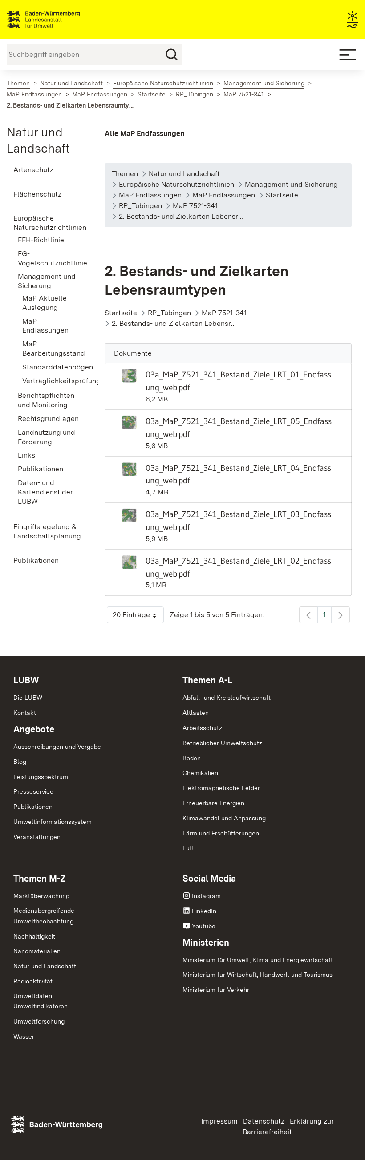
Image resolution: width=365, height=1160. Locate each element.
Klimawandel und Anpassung (224, 818)
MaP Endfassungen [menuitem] (45, 326)
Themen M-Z (39, 878)
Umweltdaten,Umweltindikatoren (40, 1001)
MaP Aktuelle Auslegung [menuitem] (44, 303)
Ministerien (205, 942)
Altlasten (195, 712)
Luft (188, 847)
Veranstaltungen (37, 836)
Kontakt (24, 712)
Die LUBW (27, 697)
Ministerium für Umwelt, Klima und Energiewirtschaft (257, 959)
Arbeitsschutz (202, 727)
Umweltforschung (39, 1021)
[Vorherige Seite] (308, 614)
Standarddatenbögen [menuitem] (50, 367)
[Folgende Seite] (340, 614)
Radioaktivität (33, 981)
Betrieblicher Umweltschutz (222, 743)
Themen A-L (207, 680)
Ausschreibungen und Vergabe (57, 746)
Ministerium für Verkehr (215, 989)
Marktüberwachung (41, 895)
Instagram (206, 895)
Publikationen (33, 806)
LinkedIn (204, 911)
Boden (191, 758)
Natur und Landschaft (44, 966)
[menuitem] (45, 170)
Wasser (23, 1036)
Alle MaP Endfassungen (145, 133)
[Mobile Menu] (347, 54)
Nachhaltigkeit (34, 936)
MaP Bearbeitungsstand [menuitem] (50, 348)
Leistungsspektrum (40, 776)
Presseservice (33, 791)
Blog (19, 761)
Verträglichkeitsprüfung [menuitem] (50, 381)
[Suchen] (171, 54)
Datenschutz (263, 1121)
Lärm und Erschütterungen (220, 833)
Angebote (33, 729)
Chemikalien (200, 772)
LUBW (26, 680)
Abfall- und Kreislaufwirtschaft (226, 697)
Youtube (203, 926)
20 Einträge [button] (138, 616)
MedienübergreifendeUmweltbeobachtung (43, 916)
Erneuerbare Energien (213, 803)
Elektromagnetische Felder (221, 787)
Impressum (219, 1121)
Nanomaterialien (37, 951)
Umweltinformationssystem (52, 821)
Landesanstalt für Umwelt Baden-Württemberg (58, 19)
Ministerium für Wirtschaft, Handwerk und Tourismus (257, 974)
